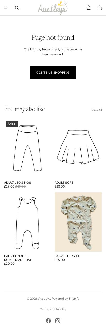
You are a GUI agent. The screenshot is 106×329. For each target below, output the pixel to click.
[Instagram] (58, 321)
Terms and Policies (53, 309)
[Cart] (99, 7)
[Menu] (6, 8)
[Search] (17, 7)
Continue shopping (53, 73)
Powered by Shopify (65, 299)
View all (96, 110)
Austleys (44, 299)
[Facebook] (48, 321)
